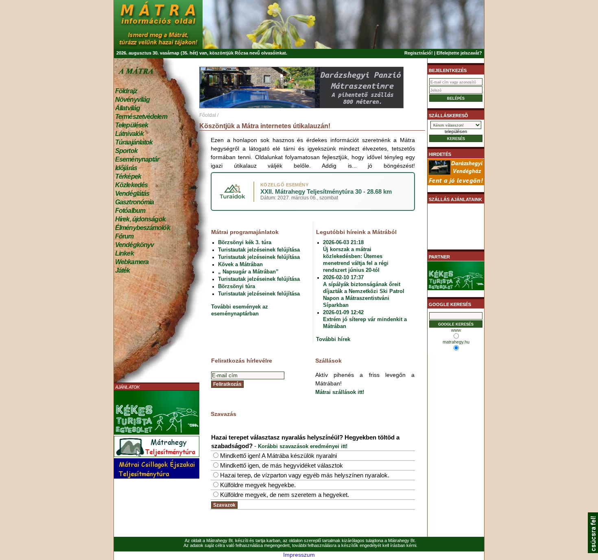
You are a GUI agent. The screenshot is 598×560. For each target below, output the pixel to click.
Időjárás (126, 167)
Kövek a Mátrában (240, 264)
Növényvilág (132, 99)
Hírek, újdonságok (140, 219)
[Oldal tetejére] (593, 551)
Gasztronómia (134, 202)
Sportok (126, 150)
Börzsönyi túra (236, 286)
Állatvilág (127, 108)
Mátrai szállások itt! (339, 392)
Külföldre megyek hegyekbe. (258, 484)
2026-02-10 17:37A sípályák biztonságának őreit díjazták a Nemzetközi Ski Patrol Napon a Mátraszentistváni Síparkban (363, 291)
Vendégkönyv (134, 244)
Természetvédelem (141, 116)
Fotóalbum (130, 210)
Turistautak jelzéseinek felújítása (259, 250)
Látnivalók (129, 133)
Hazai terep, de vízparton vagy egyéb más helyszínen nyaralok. (304, 475)
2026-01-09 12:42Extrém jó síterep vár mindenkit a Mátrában (365, 319)
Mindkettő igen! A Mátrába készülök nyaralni (278, 455)
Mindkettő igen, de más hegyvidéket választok (281, 465)
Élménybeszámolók (142, 227)
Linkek (124, 253)
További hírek (333, 339)
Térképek (128, 176)
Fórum (124, 236)
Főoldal (207, 115)
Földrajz (126, 91)
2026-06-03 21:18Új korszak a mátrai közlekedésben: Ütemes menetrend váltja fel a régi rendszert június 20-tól (355, 256)
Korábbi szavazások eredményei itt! (302, 446)
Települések (131, 125)
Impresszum (299, 554)
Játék (122, 270)
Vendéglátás (132, 193)
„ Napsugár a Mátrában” (248, 272)
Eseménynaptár (137, 159)
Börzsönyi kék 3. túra (244, 242)
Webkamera (131, 261)
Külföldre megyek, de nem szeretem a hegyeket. (284, 494)
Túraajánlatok (134, 142)
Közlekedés (131, 185)
